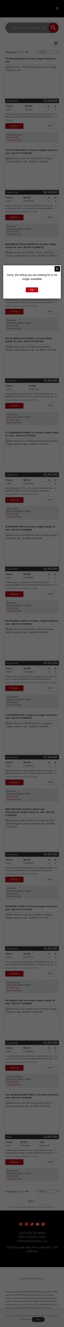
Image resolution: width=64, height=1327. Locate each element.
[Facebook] (21, 1224)
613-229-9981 (13, 325)
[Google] (43, 1224)
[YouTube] (37, 1224)
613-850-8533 (13, 231)
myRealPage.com (37, 1278)
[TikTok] (32, 1224)
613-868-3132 (13, 893)
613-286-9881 (13, 1176)
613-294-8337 (13, 702)
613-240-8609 (13, 137)
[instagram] (26, 1224)
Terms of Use (24, 1319)
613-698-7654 (13, 987)
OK (38, 1319)
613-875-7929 (13, 514)
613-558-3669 (13, 1082)
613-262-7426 (13, 419)
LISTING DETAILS (14, 126)
